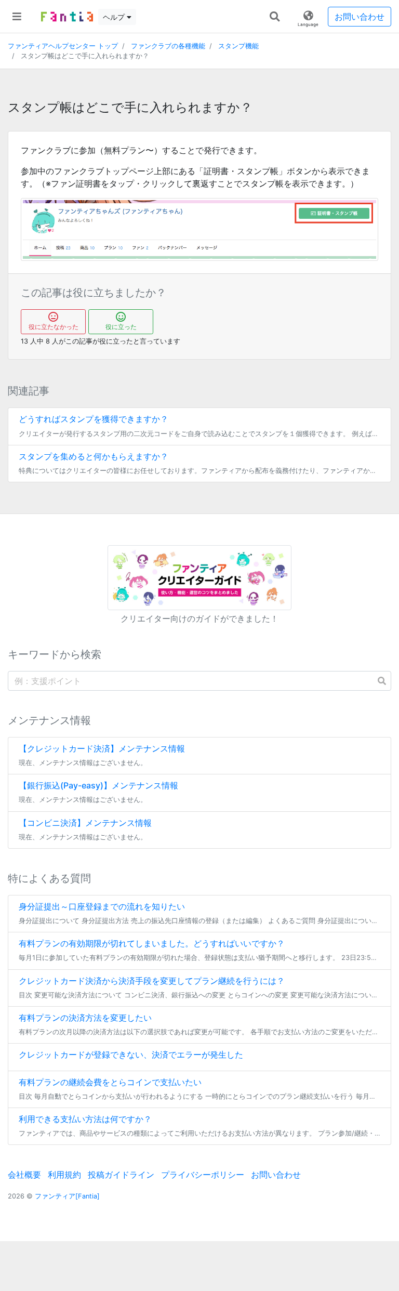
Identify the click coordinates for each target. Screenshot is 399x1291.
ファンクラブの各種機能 (168, 46)
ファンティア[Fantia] (67, 1196)
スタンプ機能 (238, 46)
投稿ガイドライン (121, 1174)
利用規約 (64, 1174)
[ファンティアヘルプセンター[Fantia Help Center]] (67, 16)
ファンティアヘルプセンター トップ (63, 46)
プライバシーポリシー (202, 1174)
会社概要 (24, 1174)
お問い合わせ (359, 16)
